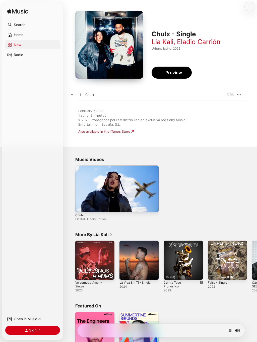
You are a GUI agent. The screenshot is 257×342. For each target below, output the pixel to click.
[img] (17, 11)
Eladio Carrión (198, 42)
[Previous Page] (70, 260)
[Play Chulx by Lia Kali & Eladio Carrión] (80, 95)
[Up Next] (230, 330)
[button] (33, 25)
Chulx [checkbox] (89, 95)
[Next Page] (251, 260)
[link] (94, 234)
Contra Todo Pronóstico (172, 284)
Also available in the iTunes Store (104, 131)
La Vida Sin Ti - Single (135, 282)
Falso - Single (217, 282)
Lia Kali (162, 42)
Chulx (79, 215)
